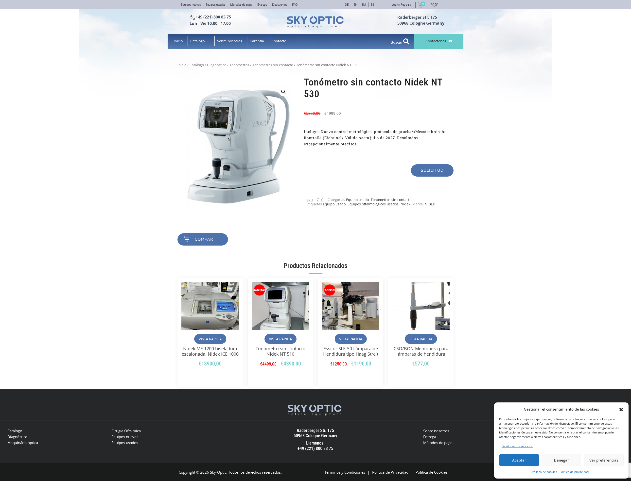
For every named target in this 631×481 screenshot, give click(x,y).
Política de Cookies (431, 472)
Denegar (561, 460)
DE (347, 4)
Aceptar (519, 460)
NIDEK (430, 204)
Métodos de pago (241, 4)
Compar (204, 239)
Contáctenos (436, 41)
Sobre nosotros (229, 41)
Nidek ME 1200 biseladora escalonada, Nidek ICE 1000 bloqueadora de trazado (210, 354)
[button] (621, 409)
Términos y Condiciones (344, 472)
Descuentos (279, 4)
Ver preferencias (603, 460)
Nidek (405, 204)
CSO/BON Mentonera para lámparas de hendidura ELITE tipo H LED (421, 354)
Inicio (178, 41)
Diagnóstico (216, 65)
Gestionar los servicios (517, 446)
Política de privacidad (574, 472)
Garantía (257, 41)
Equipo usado (357, 199)
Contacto (279, 41)
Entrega (262, 4)
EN (355, 4)
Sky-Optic (218, 472)
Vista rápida (210, 338)
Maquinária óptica (22, 442)
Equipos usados (215, 4)
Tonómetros (239, 65)
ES (372, 4)
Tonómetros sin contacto (272, 65)
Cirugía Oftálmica (126, 430)
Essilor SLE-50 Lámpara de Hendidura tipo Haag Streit (350, 351)
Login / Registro (401, 4)
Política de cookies (544, 472)
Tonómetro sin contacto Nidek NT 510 (280, 351)
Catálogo (197, 41)
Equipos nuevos (191, 4)
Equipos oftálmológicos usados (373, 204)
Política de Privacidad (390, 472)
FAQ (295, 4)
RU (364, 4)
